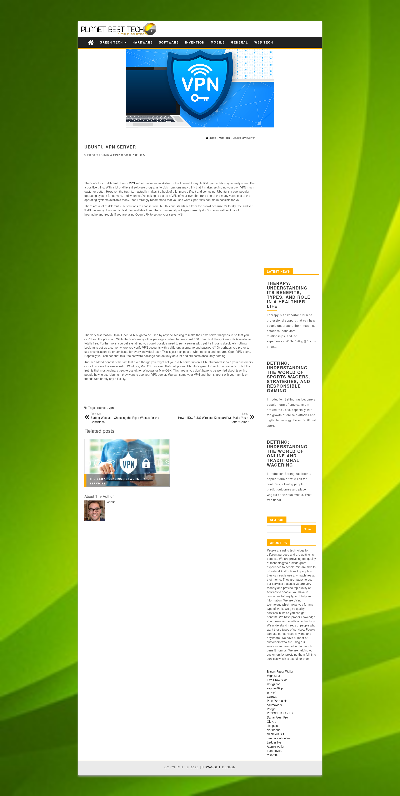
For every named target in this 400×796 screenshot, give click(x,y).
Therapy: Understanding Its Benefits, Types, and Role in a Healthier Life (288, 294)
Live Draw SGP (277, 680)
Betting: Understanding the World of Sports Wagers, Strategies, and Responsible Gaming (288, 376)
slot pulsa (273, 726)
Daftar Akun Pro (277, 717)
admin (116, 154)
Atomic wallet (275, 746)
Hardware (142, 42)
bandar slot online (278, 738)
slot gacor (273, 684)
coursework (274, 705)
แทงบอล (272, 696)
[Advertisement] (73, 10)
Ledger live (274, 742)
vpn (111, 407)
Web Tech (263, 42)
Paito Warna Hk (277, 701)
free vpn (101, 407)
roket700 (273, 755)
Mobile (218, 42)
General (239, 42)
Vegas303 (273, 676)
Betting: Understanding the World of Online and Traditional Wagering (287, 453)
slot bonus (273, 730)
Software (169, 42)
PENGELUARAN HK (280, 713)
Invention (195, 42)
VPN (132, 183)
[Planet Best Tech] (91, 42)
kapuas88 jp (275, 688)
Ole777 (271, 721)
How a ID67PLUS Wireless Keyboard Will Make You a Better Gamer (213, 418)
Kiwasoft (211, 767)
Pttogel (271, 709)
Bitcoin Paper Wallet (280, 671)
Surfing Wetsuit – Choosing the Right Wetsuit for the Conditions (125, 418)
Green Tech (112, 42)
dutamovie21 (275, 751)
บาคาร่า (272, 692)
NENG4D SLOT (277, 734)
